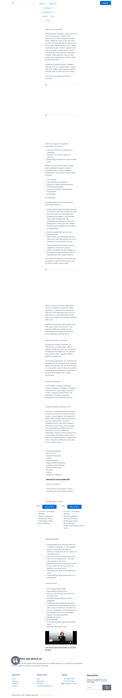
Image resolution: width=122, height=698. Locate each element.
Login (48, 20)
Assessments (46, 12)
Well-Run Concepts (45, 695)
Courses (44, 16)
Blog (52, 16)
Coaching (46, 8)
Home (42, 4)
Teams (51, 4)
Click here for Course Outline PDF (58, 479)
